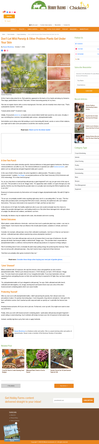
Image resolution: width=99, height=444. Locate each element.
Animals (13, 29)
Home (3, 34)
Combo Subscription (46, 25)
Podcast (65, 29)
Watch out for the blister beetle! (39, 130)
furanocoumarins (59, 166)
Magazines (73, 29)
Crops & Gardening (21, 34)
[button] (70, 358)
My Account (34, 25)
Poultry (21, 29)
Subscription (88, 400)
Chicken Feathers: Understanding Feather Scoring (92, 107)
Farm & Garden (32, 29)
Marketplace (84, 29)
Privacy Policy (14, 418)
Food (42, 29)
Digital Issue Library (53, 29)
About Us (13, 415)
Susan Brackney (8, 47)
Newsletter (58, 25)
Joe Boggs (21, 175)
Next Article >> (64, 386)
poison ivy (17, 115)
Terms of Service (15, 421)
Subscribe (9, 16)
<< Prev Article (11, 386)
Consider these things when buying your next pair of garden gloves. (40, 259)
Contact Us (67, 25)
